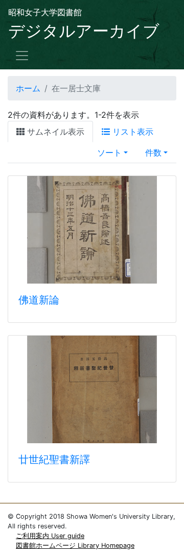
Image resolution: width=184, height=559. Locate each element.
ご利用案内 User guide (50, 536)
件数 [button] (153, 152)
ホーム (28, 88)
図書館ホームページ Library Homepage (75, 545)
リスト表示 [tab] (131, 131)
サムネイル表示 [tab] (54, 131)
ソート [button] (109, 152)
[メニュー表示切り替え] (22, 55)
